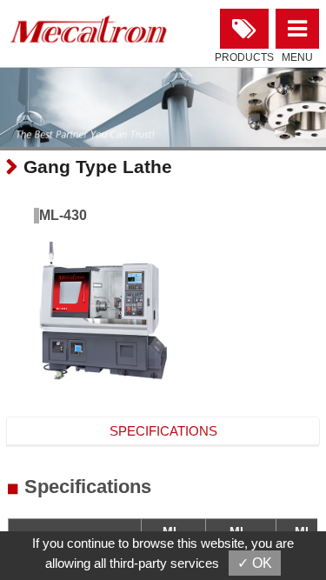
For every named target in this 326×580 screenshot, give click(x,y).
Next (26, 110)
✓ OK (254, 563)
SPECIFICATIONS (163, 430)
